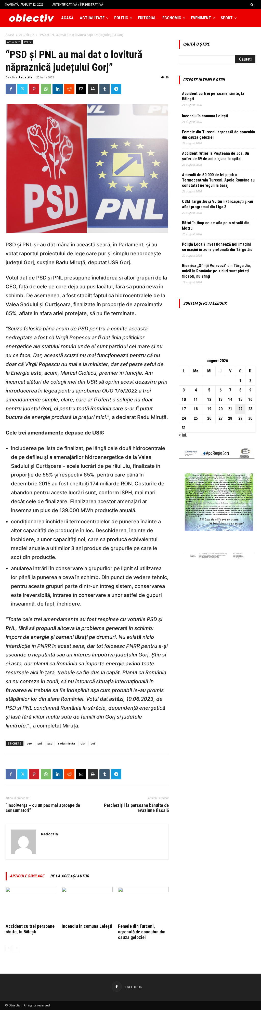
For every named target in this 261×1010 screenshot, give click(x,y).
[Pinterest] (34, 89)
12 (209, 399)
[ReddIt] (69, 89)
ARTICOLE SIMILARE (27, 876)
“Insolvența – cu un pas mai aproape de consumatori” (43, 808)
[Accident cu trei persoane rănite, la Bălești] (31, 904)
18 (196, 408)
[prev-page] (9, 948)
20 (220, 408)
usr (83, 743)
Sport (227, 18)
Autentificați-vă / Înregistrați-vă (77, 4)
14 (230, 399)
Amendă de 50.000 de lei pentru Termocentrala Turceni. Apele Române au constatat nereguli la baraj (218, 180)
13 (220, 399)
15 (240, 399)
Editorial (147, 18)
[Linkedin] (58, 89)
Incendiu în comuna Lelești (87, 926)
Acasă (67, 18)
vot (93, 743)
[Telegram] (116, 89)
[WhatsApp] (46, 89)
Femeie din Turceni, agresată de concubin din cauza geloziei (141, 931)
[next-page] (17, 948)
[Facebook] (11, 89)
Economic (171, 18)
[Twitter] (22, 89)
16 (250, 399)
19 (209, 408)
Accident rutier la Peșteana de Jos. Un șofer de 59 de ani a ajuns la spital (215, 156)
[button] (252, 4)
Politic (121, 18)
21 (230, 408)
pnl (39, 743)
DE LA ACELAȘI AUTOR (69, 876)
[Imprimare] (93, 89)
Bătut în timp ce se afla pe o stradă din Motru (215, 225)
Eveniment (201, 18)
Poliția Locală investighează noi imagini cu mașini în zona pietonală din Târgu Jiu (217, 247)
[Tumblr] (104, 89)
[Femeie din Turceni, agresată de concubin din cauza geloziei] (143, 904)
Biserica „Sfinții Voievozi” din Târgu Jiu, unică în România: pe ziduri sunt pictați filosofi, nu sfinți (216, 271)
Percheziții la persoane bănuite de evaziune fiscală (136, 808)
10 (184, 399)
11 (196, 399)
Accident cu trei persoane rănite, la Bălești (30, 928)
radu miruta (66, 743)
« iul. (183, 435)
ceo (29, 743)
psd (50, 743)
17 (184, 408)
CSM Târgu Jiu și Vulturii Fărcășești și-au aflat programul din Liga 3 (217, 204)
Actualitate (92, 18)
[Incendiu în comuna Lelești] (87, 904)
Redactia (25, 77)
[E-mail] (81, 89)
